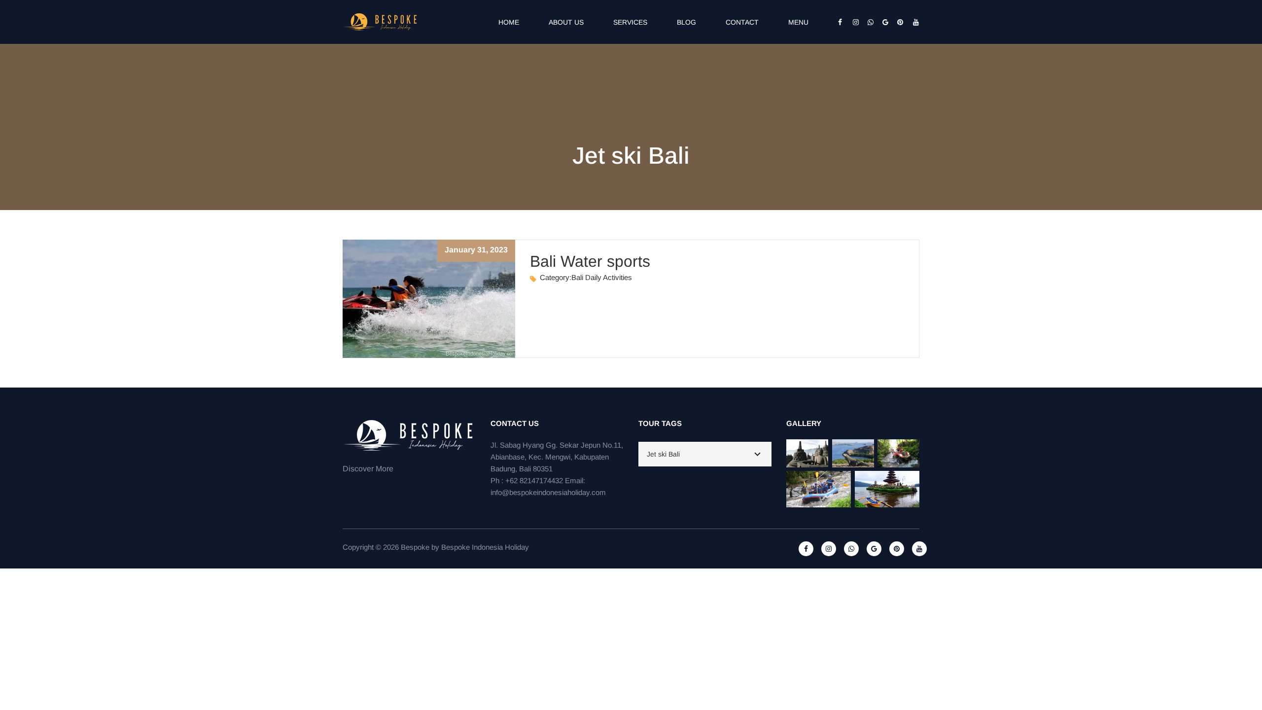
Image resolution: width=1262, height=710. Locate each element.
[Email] (882, 22)
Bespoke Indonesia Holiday (485, 547)
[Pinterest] (897, 22)
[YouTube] (912, 22)
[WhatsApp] (867, 22)
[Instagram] (852, 22)
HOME (508, 22)
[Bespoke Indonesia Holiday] (381, 21)
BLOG (686, 22)
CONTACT (742, 22)
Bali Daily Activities (601, 277)
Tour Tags (660, 423)
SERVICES (630, 22)
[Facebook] (838, 22)
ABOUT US (566, 22)
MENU (798, 22)
